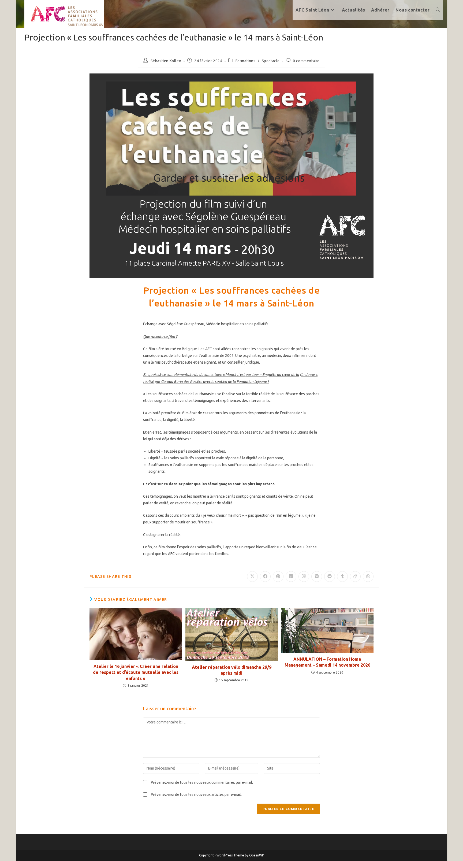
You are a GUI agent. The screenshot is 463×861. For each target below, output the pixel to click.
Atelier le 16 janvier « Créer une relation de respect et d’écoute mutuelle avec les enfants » (135, 672)
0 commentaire (306, 61)
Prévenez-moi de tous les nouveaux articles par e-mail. (196, 794)
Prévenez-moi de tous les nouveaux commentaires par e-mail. (202, 782)
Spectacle (271, 61)
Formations (246, 61)
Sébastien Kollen (166, 61)
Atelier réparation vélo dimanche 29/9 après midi (231, 670)
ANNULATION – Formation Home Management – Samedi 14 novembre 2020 (327, 662)
